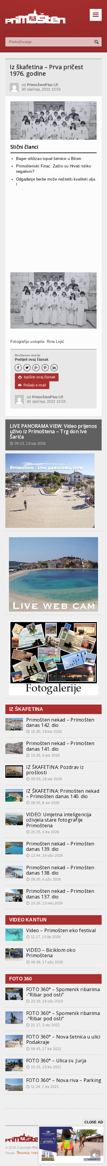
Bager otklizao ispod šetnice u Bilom (48, 158)
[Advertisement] (53, 231)
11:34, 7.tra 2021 (42, 1087)
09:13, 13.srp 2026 (28, 443)
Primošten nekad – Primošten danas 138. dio (60, 870)
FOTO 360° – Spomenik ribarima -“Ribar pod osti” (63, 992)
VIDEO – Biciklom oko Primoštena (50, 953)
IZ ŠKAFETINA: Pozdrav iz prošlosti (55, 770)
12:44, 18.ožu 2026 (44, 855)
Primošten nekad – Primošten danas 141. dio (60, 746)
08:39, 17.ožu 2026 (44, 962)
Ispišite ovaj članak (36, 377)
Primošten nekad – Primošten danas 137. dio (60, 894)
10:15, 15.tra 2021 (43, 1067)
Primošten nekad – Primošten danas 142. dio (60, 722)
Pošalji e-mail (32, 385)
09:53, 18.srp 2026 (44, 779)
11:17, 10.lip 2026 (43, 937)
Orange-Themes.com (30, 1153)
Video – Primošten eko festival (61, 930)
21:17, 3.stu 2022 (43, 1025)
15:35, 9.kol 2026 (43, 755)
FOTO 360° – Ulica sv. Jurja (56, 1060)
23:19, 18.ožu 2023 (44, 1001)
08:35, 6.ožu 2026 (43, 879)
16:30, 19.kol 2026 (44, 732)
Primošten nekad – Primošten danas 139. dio (60, 846)
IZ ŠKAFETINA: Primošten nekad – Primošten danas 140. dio (62, 794)
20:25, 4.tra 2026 (42, 832)
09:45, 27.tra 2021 (43, 1049)
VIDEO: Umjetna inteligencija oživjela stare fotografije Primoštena (59, 819)
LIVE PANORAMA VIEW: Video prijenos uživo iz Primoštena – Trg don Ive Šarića (53, 431)
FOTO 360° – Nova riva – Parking (63, 1080)
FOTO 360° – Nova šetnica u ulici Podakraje (63, 1039)
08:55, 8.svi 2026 (42, 803)
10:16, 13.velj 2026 (44, 903)
